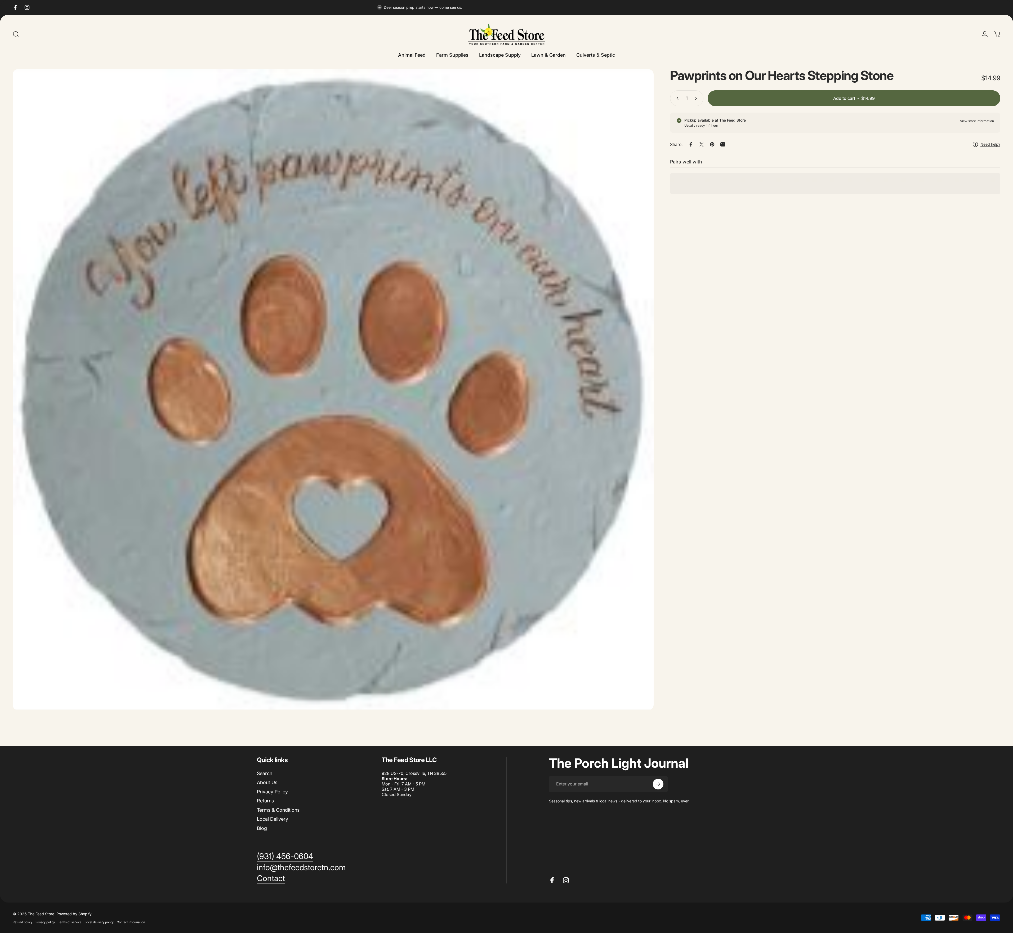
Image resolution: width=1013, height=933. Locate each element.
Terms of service (70, 922)
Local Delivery (272, 819)
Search (264, 773)
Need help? (990, 144)
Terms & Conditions (278, 810)
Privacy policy (45, 922)
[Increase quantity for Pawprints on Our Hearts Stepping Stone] (697, 98)
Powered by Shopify (74, 914)
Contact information (131, 922)
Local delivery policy (99, 922)
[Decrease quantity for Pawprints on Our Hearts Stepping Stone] (676, 98)
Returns (265, 800)
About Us (267, 782)
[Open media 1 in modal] (333, 389)
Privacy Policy (272, 791)
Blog (262, 828)
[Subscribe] (658, 784)
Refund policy (22, 922)
